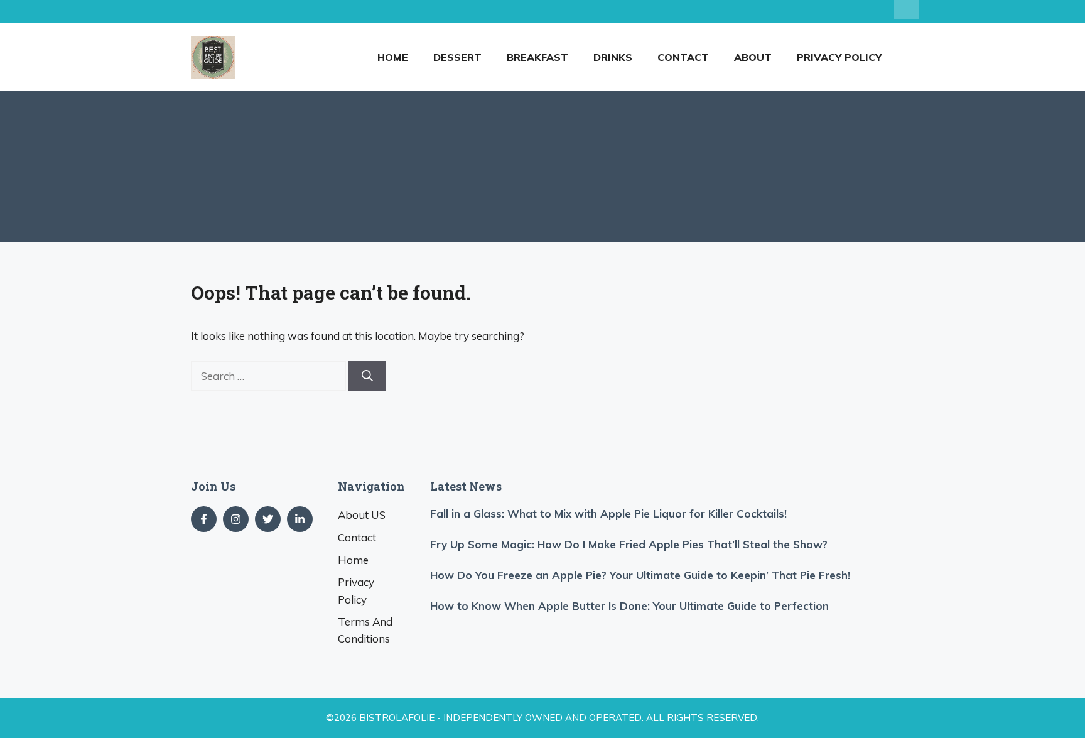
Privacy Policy (839, 57)
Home (392, 57)
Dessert (457, 57)
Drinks (612, 57)
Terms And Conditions (365, 630)
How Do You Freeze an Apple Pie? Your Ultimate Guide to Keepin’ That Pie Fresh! (640, 575)
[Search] (367, 376)
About (753, 57)
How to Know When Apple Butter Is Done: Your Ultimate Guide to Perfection (629, 605)
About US (362, 514)
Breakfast (537, 57)
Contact (683, 57)
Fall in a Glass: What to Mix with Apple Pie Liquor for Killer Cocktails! (608, 513)
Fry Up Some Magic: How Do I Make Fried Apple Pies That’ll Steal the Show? (629, 544)
